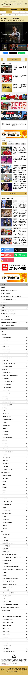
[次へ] (2, 32)
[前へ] (26, 32)
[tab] (3, 12)
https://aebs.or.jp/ (5, 664)
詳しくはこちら (6, 6)
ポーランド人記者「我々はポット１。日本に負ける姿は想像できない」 (14, 41)
